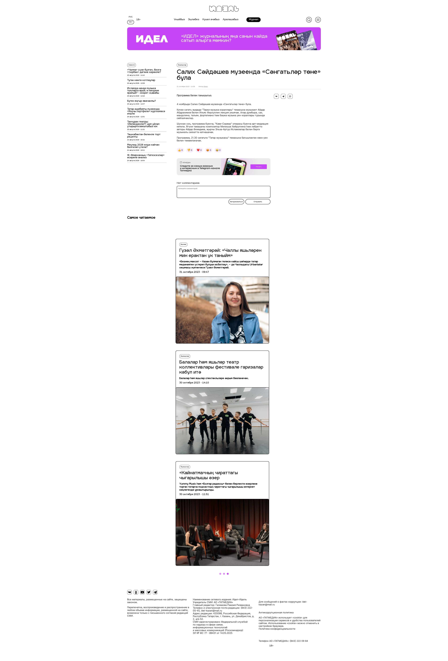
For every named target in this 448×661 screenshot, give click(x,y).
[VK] (129, 592)
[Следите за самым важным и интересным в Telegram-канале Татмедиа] (223, 167)
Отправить (258, 202)
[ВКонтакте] (276, 96)
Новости (131, 65)
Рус (131, 17)
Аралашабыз (230, 19)
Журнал (253, 19)
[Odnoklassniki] (136, 592)
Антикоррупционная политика (276, 612)
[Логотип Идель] (224, 9)
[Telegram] (283, 96)
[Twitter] (148, 592)
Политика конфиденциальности (277, 628)
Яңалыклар (182, 65)
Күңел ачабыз (210, 19)
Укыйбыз (179, 19)
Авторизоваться (236, 202)
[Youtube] (142, 592)
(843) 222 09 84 (299, 641)
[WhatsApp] (290, 96)
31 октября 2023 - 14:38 (186, 86)
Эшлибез (193, 19)
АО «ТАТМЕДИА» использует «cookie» (280, 617)
